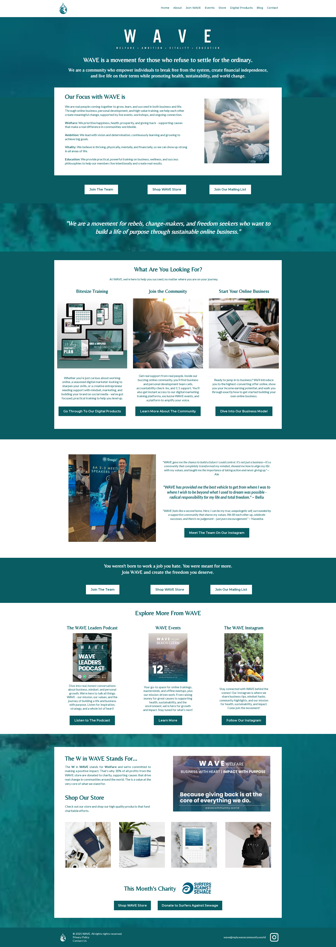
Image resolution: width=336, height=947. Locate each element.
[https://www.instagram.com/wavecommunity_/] (244, 657)
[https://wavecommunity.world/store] (88, 845)
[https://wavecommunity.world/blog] (168, 657)
